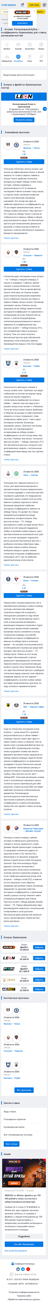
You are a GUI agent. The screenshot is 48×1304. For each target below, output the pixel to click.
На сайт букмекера (24, 1244)
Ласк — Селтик (30, 475)
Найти (40, 12)
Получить (22, 23)
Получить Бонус (24, 119)
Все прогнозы (24, 1090)
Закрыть (34, 11)
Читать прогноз (11, 238)
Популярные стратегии (15, 1119)
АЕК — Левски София (33, 707)
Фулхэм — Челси (12, 1024)
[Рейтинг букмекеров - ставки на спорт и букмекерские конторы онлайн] (8, 5)
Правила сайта (24, 1296)
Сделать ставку (24, 161)
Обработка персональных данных (24, 1299)
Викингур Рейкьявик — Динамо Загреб (33, 829)
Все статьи (11, 1144)
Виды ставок (10, 1111)
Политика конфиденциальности (24, 1292)
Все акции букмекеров (16, 1251)
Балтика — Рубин (12, 1078)
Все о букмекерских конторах (18, 1135)
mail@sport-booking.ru (25, 1264)
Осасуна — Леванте (13, 1051)
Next (45, 109)
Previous (3, 109)
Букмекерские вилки (14, 1127)
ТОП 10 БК (34, 5)
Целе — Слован (30, 580)
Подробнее (24, 1236)
